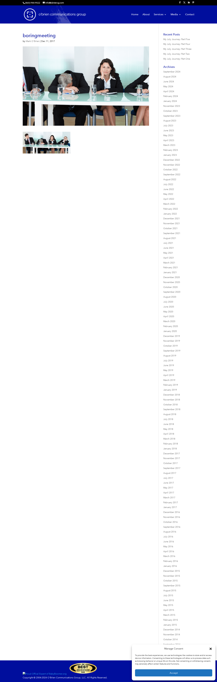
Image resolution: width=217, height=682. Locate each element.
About (146, 14)
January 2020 (170, 331)
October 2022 (170, 169)
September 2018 (171, 409)
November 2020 (171, 282)
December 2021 (171, 218)
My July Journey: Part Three (177, 49)
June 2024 (168, 81)
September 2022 (171, 174)
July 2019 (168, 360)
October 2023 (170, 111)
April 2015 (168, 610)
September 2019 (171, 350)
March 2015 (169, 615)
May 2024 (168, 86)
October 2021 (170, 228)
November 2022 (171, 165)
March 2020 (169, 321)
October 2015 (170, 580)
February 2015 (170, 620)
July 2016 (168, 536)
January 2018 (170, 448)
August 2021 (169, 238)
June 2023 (168, 130)
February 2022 (170, 209)
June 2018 (168, 424)
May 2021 (168, 253)
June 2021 (168, 248)
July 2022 (168, 184)
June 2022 (168, 189)
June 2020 (168, 306)
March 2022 (169, 204)
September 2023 (171, 116)
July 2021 (168, 243)
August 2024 (169, 76)
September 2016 (171, 527)
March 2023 (169, 145)
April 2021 (168, 257)
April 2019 (168, 375)
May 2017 (168, 487)
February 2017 (170, 502)
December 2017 (171, 453)
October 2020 (170, 287)
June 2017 (168, 482)
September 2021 (171, 233)
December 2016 (171, 512)
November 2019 (171, 341)
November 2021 (171, 223)
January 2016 (170, 566)
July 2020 (168, 301)
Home (134, 14)
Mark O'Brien (32, 41)
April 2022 (168, 199)
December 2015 (171, 571)
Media (174, 14)
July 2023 (168, 125)
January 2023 (170, 155)
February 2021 (170, 267)
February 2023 (170, 150)
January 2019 (170, 390)
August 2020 (169, 297)
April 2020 (168, 316)
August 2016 (169, 531)
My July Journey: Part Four (176, 44)
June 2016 (168, 541)
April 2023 (168, 140)
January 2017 (170, 507)
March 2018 (169, 438)
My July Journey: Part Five (176, 39)
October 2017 (170, 463)
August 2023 (169, 120)
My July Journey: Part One (176, 59)
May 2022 (168, 194)
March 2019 (169, 380)
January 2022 (170, 213)
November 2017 (171, 458)
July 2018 (168, 419)
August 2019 (169, 355)
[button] (210, 648)
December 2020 (171, 277)
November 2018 (171, 399)
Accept (174, 673)
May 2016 (168, 546)
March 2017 (169, 497)
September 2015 (171, 585)
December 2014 (171, 629)
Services (158, 14)
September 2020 (171, 292)
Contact (189, 14)
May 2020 (168, 311)
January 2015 (170, 625)
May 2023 (168, 135)
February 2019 (170, 385)
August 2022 (169, 179)
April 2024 (168, 91)
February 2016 (170, 561)
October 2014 (170, 639)
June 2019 (168, 365)
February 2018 (170, 443)
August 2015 (169, 590)
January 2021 (170, 272)
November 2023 (171, 106)
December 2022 (171, 160)
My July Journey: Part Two (176, 54)
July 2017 (168, 478)
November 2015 (171, 576)
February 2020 (170, 326)
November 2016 (171, 517)
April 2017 (168, 492)
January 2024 (170, 101)
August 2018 (169, 414)
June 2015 (168, 600)
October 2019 (170, 345)
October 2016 (170, 522)
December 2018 (171, 394)
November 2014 (171, 634)
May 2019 (168, 370)
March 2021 (169, 262)
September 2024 (171, 71)
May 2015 (168, 605)
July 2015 (168, 595)
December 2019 (171, 336)
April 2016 (168, 551)
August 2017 (169, 473)
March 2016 (169, 556)
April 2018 (168, 434)
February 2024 (170, 96)
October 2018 (170, 404)
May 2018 (168, 429)
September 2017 (171, 468)
